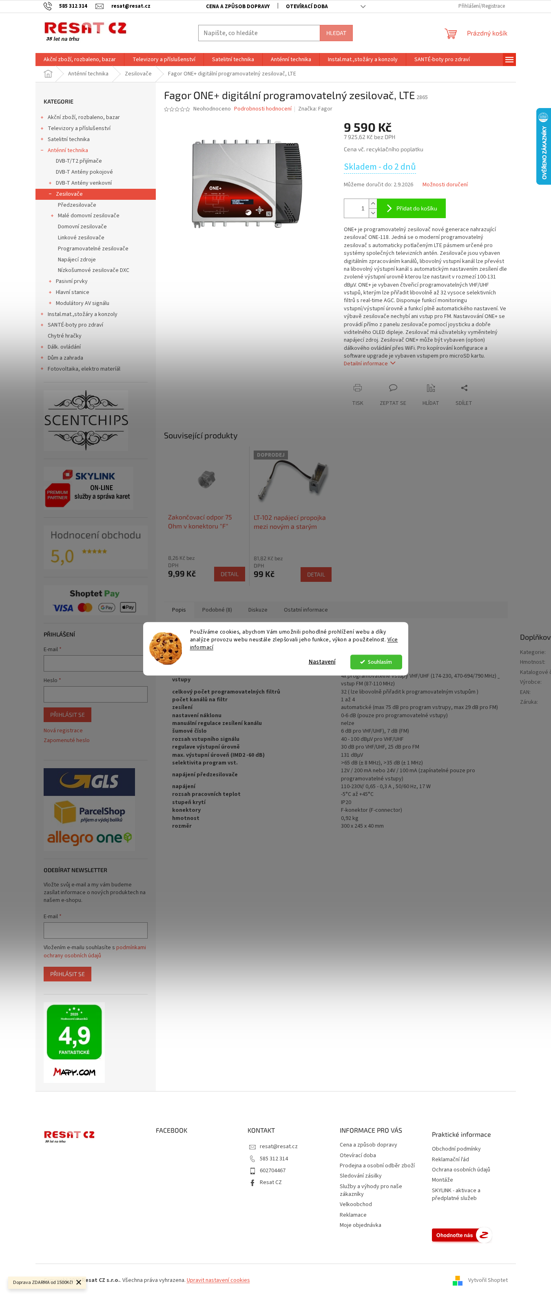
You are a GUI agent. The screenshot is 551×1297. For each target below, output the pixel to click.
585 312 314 (274, 1159)
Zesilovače (69, 194)
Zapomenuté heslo (67, 741)
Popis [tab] (179, 610)
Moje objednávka (360, 1225)
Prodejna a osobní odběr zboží (377, 1166)
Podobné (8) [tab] (217, 610)
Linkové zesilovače (81, 238)
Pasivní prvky (72, 281)
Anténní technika (68, 150)
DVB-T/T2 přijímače (79, 161)
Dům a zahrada (65, 358)
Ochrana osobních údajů (461, 1170)
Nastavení (322, 661)
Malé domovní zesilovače (88, 216)
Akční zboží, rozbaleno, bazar (84, 117)
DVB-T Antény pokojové (84, 172)
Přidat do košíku (416, 208)
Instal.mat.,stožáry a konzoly (82, 314)
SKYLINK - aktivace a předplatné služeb (456, 1194)
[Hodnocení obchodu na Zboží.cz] (462, 1235)
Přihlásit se (67, 714)
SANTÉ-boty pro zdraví (75, 325)
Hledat (336, 32)
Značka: (315, 109)
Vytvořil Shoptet (488, 1280)
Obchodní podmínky (456, 1149)
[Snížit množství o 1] (373, 213)
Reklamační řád (450, 1160)
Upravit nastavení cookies (218, 1280)
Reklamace (353, 1215)
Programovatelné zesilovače (93, 249)
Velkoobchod (356, 1204)
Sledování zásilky (361, 1176)
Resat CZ (271, 1182)
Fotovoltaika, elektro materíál (84, 369)
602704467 (272, 1171)
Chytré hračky (65, 336)
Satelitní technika (69, 139)
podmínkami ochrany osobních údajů (95, 951)
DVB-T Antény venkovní (84, 183)
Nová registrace (63, 731)
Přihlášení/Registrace (481, 6)
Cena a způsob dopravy (238, 6)
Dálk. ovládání (64, 347)
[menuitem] (79, 59)
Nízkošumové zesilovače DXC (93, 270)
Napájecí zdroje (77, 260)
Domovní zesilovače (82, 227)
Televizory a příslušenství (79, 128)
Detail (230, 573)
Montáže (442, 1180)
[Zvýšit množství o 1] (373, 203)
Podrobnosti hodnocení (263, 109)
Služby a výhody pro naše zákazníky (371, 1190)
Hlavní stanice (72, 292)
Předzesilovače (77, 205)
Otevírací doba (307, 6)
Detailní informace (366, 364)
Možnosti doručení (445, 185)
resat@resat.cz (279, 1146)
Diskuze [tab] (258, 610)
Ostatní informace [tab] (306, 610)
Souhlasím (380, 661)
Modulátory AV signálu (82, 303)
